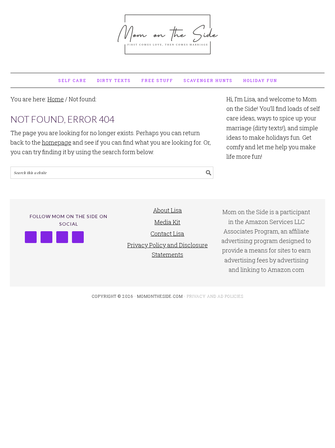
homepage (56, 142)
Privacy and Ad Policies (215, 296)
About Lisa (167, 210)
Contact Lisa (167, 233)
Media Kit (167, 222)
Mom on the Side (167, 33)
